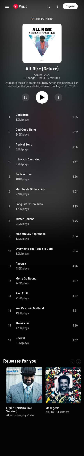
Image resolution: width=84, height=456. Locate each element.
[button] (25, 97)
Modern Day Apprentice (31, 233)
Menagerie (52, 408)
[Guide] (7, 6)
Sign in (70, 6)
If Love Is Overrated (28, 159)
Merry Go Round (26, 278)
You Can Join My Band (30, 308)
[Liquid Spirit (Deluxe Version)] (24, 385)
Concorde (22, 114)
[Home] (20, 6)
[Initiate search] (48, 6)
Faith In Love (23, 174)
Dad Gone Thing (26, 129)
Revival (20, 338)
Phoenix (21, 263)
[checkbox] (75, 117)
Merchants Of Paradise (30, 189)
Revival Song (24, 144)
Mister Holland (25, 219)
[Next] (78, 361)
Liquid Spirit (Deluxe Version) (19, 409)
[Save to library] (25, 97)
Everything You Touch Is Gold (34, 248)
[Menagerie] (64, 385)
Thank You (22, 323)
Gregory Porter (44, 18)
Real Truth (22, 293)
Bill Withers (62, 411)
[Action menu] (58, 97)
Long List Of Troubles (29, 204)
